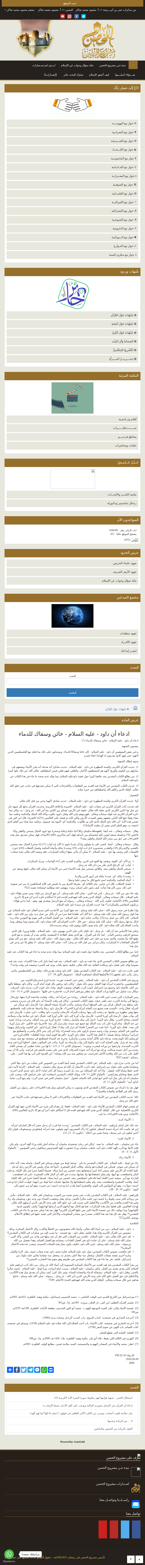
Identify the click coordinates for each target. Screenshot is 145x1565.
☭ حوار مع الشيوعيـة (124, 219)
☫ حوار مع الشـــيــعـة (124, 140)
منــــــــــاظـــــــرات (125, 427)
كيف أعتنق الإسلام (99, 74)
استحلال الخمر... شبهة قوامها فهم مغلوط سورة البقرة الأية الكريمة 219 (93, 1397)
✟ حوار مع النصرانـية (124, 132)
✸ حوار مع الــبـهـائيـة (124, 237)
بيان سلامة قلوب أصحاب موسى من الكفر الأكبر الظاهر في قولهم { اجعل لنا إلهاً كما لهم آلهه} (81, 1413)
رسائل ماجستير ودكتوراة (122, 503)
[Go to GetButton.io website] (9, 1561)
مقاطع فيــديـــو (127, 436)
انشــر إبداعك (129, 650)
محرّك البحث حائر (73, 74)
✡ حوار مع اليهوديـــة (124, 123)
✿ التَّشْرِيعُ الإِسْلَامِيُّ (125, 350)
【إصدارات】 (50, 74)
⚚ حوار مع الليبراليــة (124, 202)
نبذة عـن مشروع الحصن (112, 65)
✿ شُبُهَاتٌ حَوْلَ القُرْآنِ (124, 315)
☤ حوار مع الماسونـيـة (124, 158)
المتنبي (89, 9)
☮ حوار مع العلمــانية (124, 193)
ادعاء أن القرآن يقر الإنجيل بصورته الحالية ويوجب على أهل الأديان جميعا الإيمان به (88, 1405)
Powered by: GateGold (72, 1441)
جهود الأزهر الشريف (125, 571)
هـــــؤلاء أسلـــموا (125, 74)
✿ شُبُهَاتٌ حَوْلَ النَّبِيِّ (124, 332)
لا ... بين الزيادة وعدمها (120, 1421)
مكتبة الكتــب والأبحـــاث (122, 494)
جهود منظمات (128, 633)
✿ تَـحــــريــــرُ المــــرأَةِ (123, 358)
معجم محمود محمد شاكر (40, 9)
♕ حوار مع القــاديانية (124, 167)
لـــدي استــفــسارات (43, 65)
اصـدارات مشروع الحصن (112, 1484)
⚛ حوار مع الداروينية (125, 228)
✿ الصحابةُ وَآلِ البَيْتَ (124, 341)
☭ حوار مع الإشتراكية (124, 210)
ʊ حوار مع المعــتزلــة (124, 175)
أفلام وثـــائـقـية (128, 419)
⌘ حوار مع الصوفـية (125, 184)
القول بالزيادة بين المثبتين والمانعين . (113, 1428)
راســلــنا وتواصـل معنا (114, 1500)
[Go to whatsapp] (9, 1554)
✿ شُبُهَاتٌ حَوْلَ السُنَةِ (124, 323)
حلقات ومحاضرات (126, 445)
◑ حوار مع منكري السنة (123, 254)
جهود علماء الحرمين (125, 563)
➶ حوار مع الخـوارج (125, 245)
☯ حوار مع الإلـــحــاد (124, 149)
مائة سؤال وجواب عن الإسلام (77, 65)
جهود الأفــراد (129, 642)
